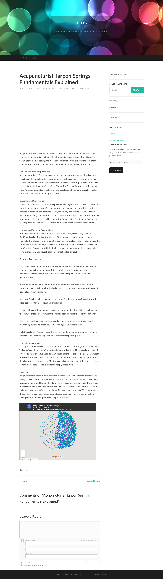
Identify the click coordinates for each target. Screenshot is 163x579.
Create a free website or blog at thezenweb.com (81, 575)
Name (30, 547)
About (35, 58)
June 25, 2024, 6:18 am (29, 88)
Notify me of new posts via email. (32, 565)
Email (30, 540)
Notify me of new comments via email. (34, 563)
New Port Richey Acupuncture (71, 379)
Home (24, 58)
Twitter (113, 117)
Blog (81, 23)
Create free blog (116, 140)
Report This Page (93, 481)
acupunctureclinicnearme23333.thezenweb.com (68, 88)
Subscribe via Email (118, 145)
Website (28, 553)
